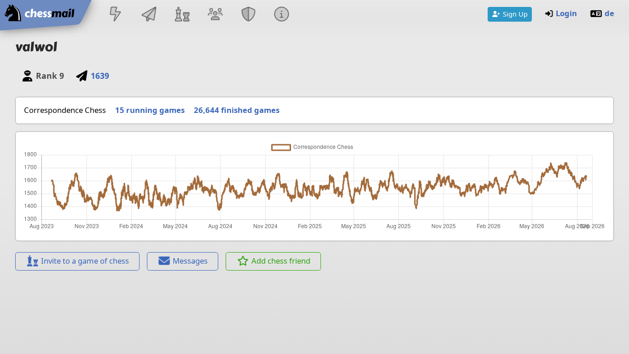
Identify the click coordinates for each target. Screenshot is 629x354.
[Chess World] (181, 15)
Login (566, 13)
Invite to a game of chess (85, 260)
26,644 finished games (237, 110)
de (609, 13)
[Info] (281, 15)
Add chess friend (280, 260)
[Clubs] (248, 15)
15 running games (150, 110)
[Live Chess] (115, 15)
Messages (190, 260)
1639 (100, 75)
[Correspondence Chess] (148, 15)
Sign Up (515, 13)
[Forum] (215, 15)
